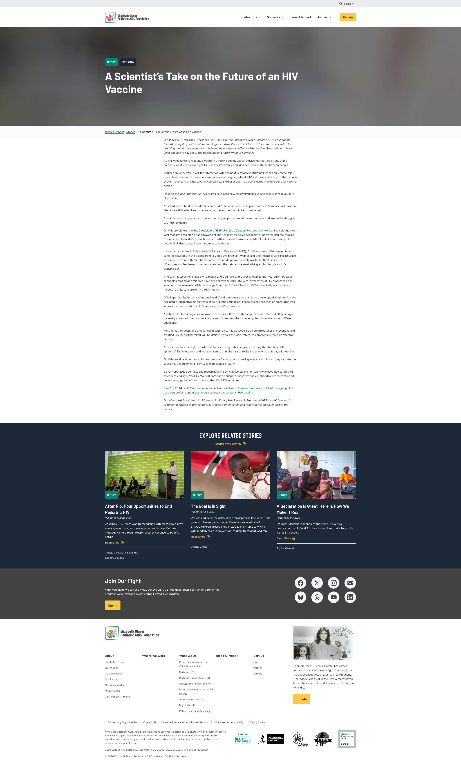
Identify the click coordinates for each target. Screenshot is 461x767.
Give (255, 662)
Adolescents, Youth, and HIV (195, 683)
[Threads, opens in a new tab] (317, 597)
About (109, 656)
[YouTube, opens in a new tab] (333, 597)
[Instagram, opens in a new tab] (333, 583)
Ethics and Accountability (228, 722)
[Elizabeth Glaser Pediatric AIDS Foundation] (132, 633)
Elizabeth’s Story (114, 662)
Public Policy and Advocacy (194, 711)
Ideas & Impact (114, 132)
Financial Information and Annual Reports (185, 722)
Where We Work (153, 656)
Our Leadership (113, 673)
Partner (257, 668)
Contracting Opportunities (122, 722)
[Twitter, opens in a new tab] (317, 583)
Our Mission (111, 668)
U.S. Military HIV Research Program (213, 251)
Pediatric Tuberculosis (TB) (195, 678)
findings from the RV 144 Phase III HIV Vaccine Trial (238, 285)
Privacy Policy (257, 722)
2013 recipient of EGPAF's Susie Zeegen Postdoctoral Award (232, 231)
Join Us (258, 656)
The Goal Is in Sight (208, 506)
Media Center (112, 691)
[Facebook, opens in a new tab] (300, 583)
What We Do (188, 656)
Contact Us (149, 722)
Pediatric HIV (186, 672)
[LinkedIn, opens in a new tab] (350, 597)
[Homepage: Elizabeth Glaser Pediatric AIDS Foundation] (117, 17)
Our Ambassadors (115, 685)
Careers (257, 673)
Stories (130, 132)
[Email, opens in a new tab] (350, 583)
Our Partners (112, 679)
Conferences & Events (118, 696)
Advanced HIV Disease (192, 699)
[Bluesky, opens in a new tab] (300, 597)
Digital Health (187, 705)
